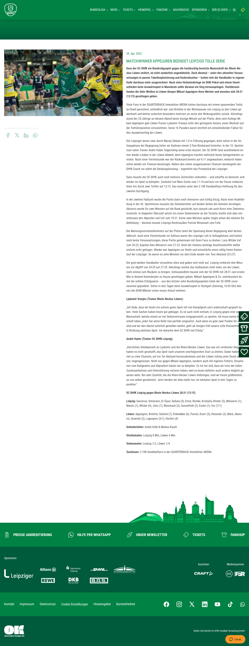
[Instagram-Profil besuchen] (179, 604)
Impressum (27, 604)
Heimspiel (144, 9)
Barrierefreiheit (125, 604)
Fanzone (162, 9)
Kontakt (9, 604)
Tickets (128, 9)
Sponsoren (199, 9)
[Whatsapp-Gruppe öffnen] (242, 604)
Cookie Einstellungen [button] (74, 604)
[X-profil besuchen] (192, 604)
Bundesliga (97, 9)
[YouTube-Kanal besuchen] (217, 604)
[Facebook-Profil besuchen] (166, 604)
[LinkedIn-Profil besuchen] (204, 604)
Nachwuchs (181, 9)
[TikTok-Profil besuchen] (230, 604)
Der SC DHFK (220, 9)
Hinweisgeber (102, 604)
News (113, 9)
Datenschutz (48, 604)
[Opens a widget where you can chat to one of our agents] (235, 639)
